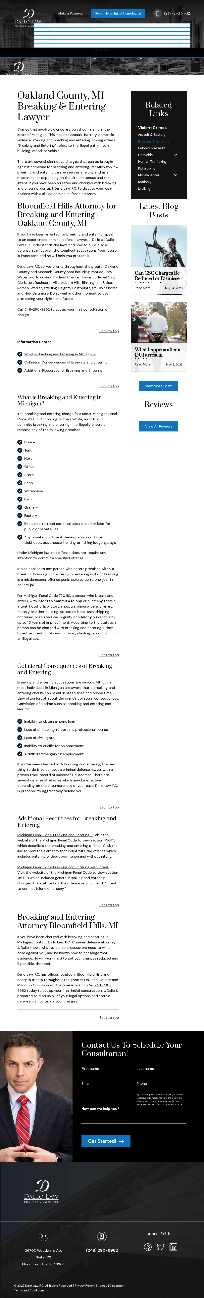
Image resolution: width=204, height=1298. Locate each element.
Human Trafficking (152, 161)
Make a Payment (70, 14)
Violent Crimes (152, 127)
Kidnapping (146, 168)
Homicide (145, 155)
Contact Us (102, 54)
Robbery (144, 182)
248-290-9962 (37, 309)
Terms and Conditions (29, 1290)
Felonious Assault (151, 148)
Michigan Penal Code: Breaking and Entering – (55, 835)
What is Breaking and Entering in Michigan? (60, 354)
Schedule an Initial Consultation (118, 14)
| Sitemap (101, 1286)
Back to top (109, 331)
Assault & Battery (152, 134)
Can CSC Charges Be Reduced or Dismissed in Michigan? (158, 277)
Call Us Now (102, 50)
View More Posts (159, 386)
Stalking (144, 188)
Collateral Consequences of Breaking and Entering (66, 362)
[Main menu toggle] (195, 67)
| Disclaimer (116, 1286)
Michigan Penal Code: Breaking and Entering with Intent (63, 867)
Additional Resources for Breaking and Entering (63, 370)
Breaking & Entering (154, 141)
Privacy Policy (84, 1286)
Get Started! (103, 1141)
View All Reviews (158, 426)
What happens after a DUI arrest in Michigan (157, 353)
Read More (143, 288)
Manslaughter (148, 175)
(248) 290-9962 (177, 13)
